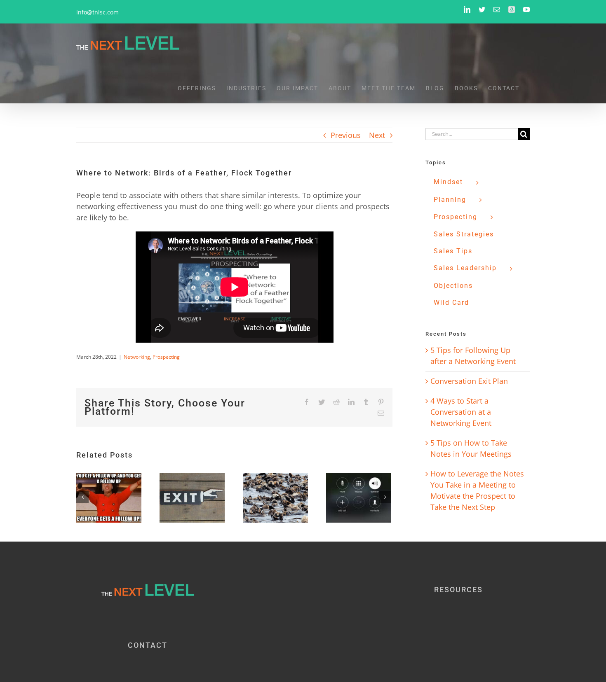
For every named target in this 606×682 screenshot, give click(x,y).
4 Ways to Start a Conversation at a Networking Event (460, 412)
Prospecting (166, 356)
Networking (137, 356)
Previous (346, 135)
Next (377, 135)
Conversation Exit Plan (469, 381)
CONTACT (147, 645)
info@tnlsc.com (97, 12)
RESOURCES (458, 589)
